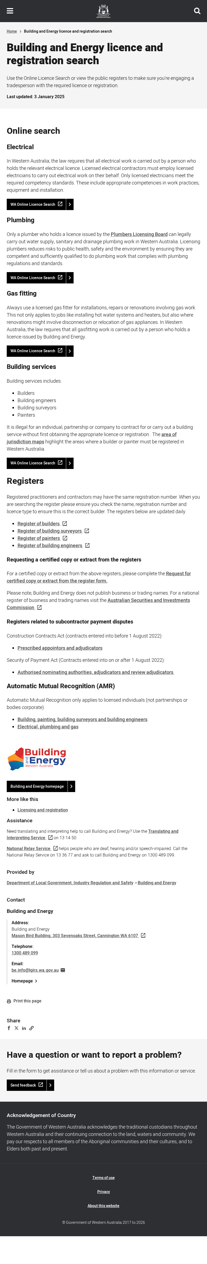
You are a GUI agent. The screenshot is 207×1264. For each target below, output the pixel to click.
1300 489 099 (25, 953)
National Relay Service (28, 848)
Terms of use (103, 1178)
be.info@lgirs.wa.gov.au (35, 970)
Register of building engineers (50, 545)
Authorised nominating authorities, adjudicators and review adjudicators (96, 672)
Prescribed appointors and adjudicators (60, 648)
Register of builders (39, 523)
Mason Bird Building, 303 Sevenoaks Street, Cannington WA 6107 (75, 936)
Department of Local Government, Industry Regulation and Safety (70, 883)
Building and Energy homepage (37, 786)
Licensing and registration (43, 810)
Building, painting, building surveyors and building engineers (82, 719)
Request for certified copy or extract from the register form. (99, 577)
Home (12, 31)
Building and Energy (157, 883)
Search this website (197, 11)
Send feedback (23, 1085)
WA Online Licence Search (33, 204)
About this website (103, 1206)
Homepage (22, 981)
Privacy (103, 1192)
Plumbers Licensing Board (139, 234)
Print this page (27, 1001)
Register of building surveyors (50, 531)
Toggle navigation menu (10, 11)
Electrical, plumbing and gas (48, 727)
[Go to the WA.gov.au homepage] (103, 11)
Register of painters (39, 538)
